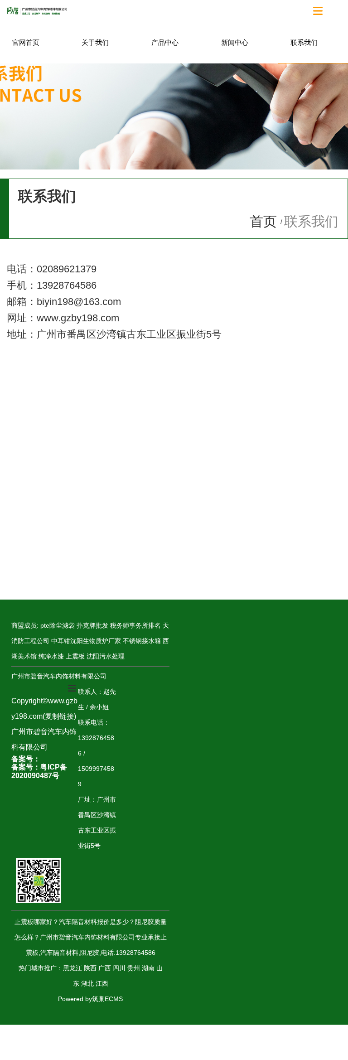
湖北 (87, 983)
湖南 (148, 968)
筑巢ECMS (107, 998)
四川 (119, 968)
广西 (104, 968)
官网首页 (25, 42)
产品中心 (165, 42)
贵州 (133, 968)
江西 (102, 983)
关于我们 (95, 42)
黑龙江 (72, 968)
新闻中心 (234, 42)
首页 (265, 221)
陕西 (90, 968)
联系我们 (304, 42)
